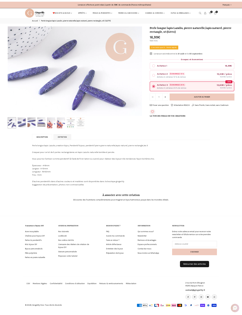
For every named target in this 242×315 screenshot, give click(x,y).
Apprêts (81, 13)
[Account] (205, 13)
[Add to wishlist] (152, 112)
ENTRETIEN (62, 137)
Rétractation (131, 283)
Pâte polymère (31, 253)
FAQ (107, 231)
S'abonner (194, 252)
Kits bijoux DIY (31, 244)
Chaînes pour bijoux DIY (35, 236)
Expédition (92, 283)
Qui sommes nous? (146, 231)
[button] (135, 71)
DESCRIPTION (42, 137)
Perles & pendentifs (101, 13)
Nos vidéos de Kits (66, 240)
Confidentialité (56, 283)
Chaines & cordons (154, 13)
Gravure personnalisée (67, 252)
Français (226, 5)
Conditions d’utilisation (75, 283)
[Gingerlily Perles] (35, 13)
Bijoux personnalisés (34, 249)
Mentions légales (40, 283)
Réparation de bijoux (115, 253)
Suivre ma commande (115, 236)
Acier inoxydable (32, 231)
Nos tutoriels (63, 231)
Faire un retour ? (112, 240)
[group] (75, 71)
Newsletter (142, 236)
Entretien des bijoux (114, 249)
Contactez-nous (144, 249)
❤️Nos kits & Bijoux (61, 13)
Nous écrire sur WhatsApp (148, 253)
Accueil (35, 21)
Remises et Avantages (147, 240)
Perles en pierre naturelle (35, 257)
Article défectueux (113, 244)
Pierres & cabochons (128, 13)
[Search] (200, 13)
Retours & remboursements (111, 283)
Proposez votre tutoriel (67, 256)
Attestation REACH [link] (181, 105)
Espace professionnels (147, 244)
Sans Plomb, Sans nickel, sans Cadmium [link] (212, 105)
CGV (28, 283)
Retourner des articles (194, 264)
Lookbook (62, 236)
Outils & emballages (180, 13)
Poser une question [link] (161, 105)
